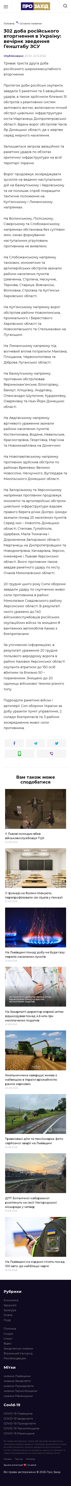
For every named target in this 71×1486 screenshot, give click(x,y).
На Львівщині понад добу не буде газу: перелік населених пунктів (35, 954)
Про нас (19, 1459)
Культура (10, 1310)
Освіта (8, 1315)
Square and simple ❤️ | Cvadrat (20, 1465)
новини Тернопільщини (20, 1391)
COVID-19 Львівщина (18, 1413)
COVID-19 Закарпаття (18, 1418)
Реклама (30, 1459)
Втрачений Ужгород (18, 1353)
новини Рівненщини (18, 1396)
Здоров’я (10, 1305)
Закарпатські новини (18, 1348)
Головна (8, 1459)
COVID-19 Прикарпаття (20, 1423)
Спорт (8, 1338)
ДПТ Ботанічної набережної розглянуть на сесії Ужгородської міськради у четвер (31, 1202)
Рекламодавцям (15, 1358)
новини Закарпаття (17, 1381)
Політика (10, 1328)
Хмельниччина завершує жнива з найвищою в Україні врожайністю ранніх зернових (31, 1080)
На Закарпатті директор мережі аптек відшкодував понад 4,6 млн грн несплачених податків (34, 1016)
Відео (7, 1343)
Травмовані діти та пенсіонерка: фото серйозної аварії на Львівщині (34, 1141)
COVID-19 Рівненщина (19, 1433)
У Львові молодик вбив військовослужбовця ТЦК (24, 836)
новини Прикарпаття (18, 1386)
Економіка (11, 1300)
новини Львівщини (17, 1376)
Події (7, 1320)
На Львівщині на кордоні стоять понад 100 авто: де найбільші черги (35, 1264)
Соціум (8, 1333)
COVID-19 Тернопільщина (21, 1428)
